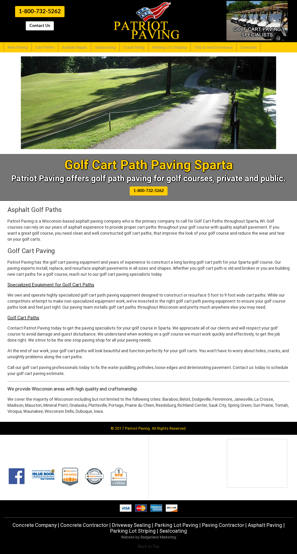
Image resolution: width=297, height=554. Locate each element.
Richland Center (192, 405)
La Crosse (263, 399)
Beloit (185, 399)
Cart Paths (45, 47)
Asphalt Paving (265, 525)
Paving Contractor (223, 525)
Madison (15, 405)
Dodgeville (201, 399)
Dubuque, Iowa (89, 411)
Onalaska (78, 405)
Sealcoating (105, 47)
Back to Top (148, 546)
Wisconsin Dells (59, 411)
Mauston (33, 405)
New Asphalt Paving (173, 456)
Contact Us (166, 493)
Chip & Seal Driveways (213, 47)
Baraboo (170, 399)
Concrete (248, 47)
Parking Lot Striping (169, 47)
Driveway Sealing (131, 525)
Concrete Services (172, 488)
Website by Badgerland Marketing (148, 537)
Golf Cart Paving (170, 460)
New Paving (18, 47)
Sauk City (217, 405)
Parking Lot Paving (176, 525)
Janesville (243, 399)
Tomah (281, 405)
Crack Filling (134, 47)
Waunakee (33, 411)
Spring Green (240, 405)
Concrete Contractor (84, 525)
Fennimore (222, 399)
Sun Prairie (263, 405)
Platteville (97, 405)
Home (161, 451)
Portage (116, 405)
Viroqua (14, 411)
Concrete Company (35, 525)
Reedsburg (166, 405)
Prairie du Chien (139, 405)
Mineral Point (55, 405)
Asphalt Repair (74, 47)
